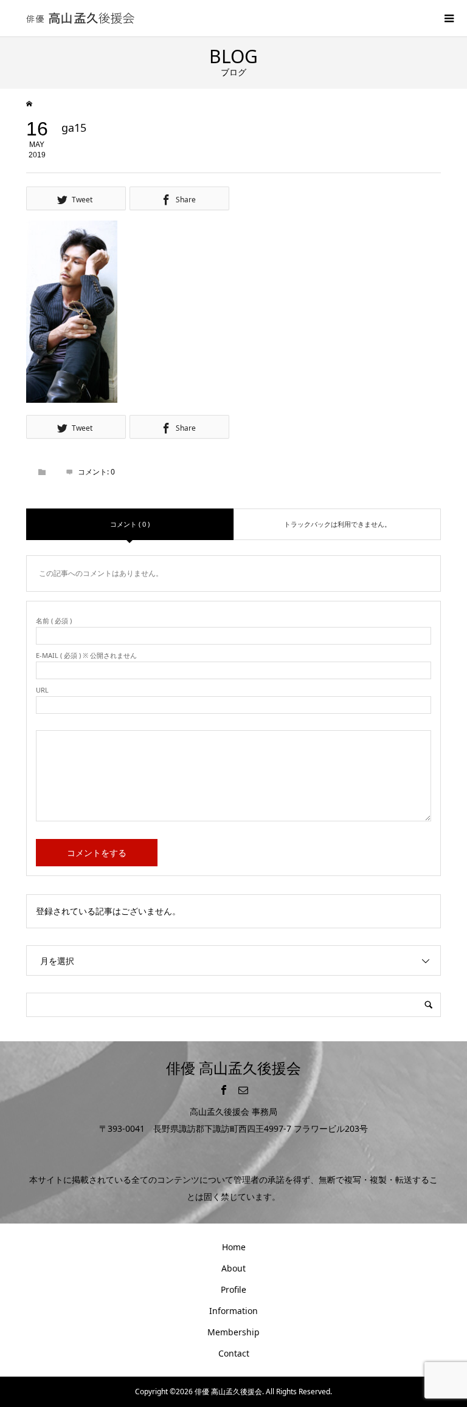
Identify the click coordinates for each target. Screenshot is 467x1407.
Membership (233, 1332)
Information (233, 1310)
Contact (233, 1353)
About (233, 1268)
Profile (233, 1289)
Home (234, 1247)
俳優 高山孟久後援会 (233, 1068)
